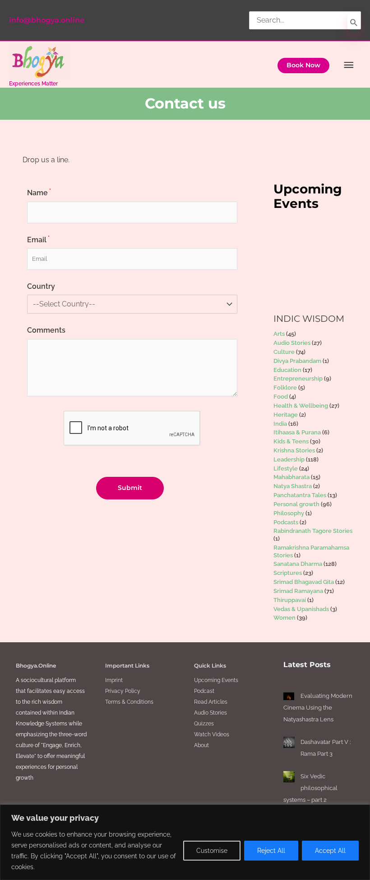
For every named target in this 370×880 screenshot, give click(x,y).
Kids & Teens (291, 441)
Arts (279, 333)
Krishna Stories (294, 450)
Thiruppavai (289, 600)
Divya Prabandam (297, 361)
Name (39, 192)
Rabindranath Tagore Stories (312, 530)
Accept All (330, 850)
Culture (284, 351)
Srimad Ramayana (298, 591)
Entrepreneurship (298, 378)
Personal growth (296, 504)
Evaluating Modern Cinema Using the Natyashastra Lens (317, 707)
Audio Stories (291, 342)
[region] (185, 842)
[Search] (354, 22)
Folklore (285, 387)
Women (284, 617)
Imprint (114, 680)
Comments (46, 330)
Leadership (289, 459)
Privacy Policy (122, 691)
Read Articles (210, 702)
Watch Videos (211, 734)
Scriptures (287, 572)
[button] (303, 65)
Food (280, 396)
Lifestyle (285, 468)
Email (38, 239)
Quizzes (204, 723)
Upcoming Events (216, 680)
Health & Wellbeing (300, 405)
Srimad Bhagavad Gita (303, 582)
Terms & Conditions (129, 702)
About (201, 745)
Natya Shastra (292, 486)
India (280, 423)
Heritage (285, 414)
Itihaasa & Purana (297, 432)
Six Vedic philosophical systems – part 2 (310, 788)
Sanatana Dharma (297, 563)
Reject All (271, 850)
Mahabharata (291, 477)
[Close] (360, 812)
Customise (211, 850)
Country (41, 286)
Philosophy (288, 513)
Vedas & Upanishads (301, 609)
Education (287, 370)
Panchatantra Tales (299, 495)
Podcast (204, 691)
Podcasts (285, 522)
